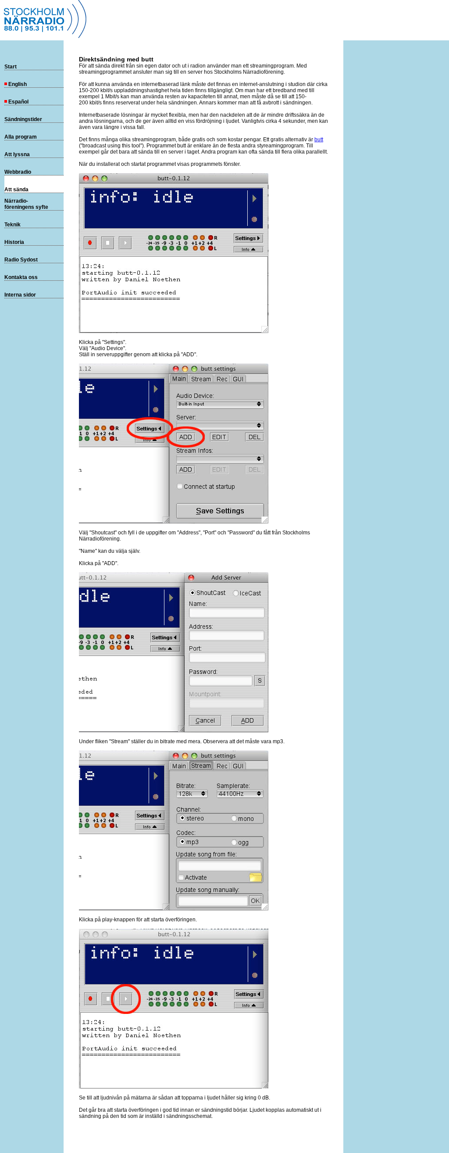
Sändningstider (23, 119)
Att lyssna (17, 154)
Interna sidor (20, 295)
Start (10, 67)
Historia (14, 242)
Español (18, 102)
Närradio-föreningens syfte (26, 204)
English (17, 84)
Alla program (20, 137)
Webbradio (17, 172)
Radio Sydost (21, 260)
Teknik (12, 225)
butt (318, 139)
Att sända (16, 189)
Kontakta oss (21, 277)
